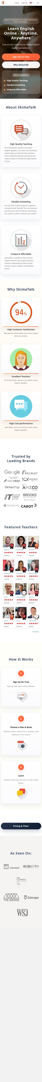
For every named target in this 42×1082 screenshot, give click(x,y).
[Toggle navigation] (38, 3)
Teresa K (31, 550)
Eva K (18, 621)
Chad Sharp (32, 621)
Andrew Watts (20, 597)
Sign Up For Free (21, 56)
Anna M (31, 597)
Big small (21, 882)
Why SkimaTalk (21, 64)
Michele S (7, 573)
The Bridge (11, 897)
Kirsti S (6, 621)
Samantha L (20, 550)
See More (36, 632)
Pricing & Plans (21, 826)
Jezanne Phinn (33, 573)
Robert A (6, 550)
